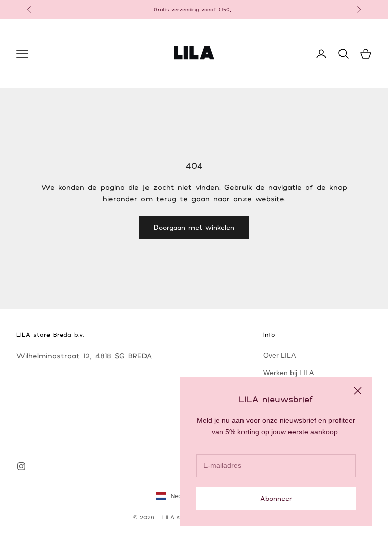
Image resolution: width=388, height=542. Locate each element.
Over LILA (279, 355)
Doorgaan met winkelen (194, 227)
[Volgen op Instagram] (21, 466)
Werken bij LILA (288, 373)
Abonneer (276, 498)
